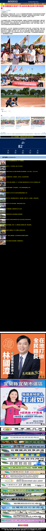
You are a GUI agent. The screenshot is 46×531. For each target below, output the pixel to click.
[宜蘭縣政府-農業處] (23, 492)
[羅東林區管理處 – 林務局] (23, 500)
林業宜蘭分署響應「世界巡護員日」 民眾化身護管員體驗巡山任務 (18, 187)
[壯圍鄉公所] (23, 482)
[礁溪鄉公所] (23, 443)
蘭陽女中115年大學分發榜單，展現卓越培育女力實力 (22, 203)
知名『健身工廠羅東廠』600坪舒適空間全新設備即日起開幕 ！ (17, 235)
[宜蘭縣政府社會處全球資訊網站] (23, 505)
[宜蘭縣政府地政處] (23, 452)
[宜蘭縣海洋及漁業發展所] (23, 448)
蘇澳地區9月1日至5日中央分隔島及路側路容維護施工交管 (16, 192)
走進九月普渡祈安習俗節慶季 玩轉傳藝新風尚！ (15, 240)
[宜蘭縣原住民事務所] (23, 518)
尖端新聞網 (8, 10)
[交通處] (23, 469)
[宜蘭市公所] (23, 456)
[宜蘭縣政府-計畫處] (23, 486)
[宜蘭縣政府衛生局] (23, 496)
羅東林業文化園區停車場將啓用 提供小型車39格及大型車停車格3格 (18, 219)
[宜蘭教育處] (23, 509)
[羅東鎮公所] (23, 430)
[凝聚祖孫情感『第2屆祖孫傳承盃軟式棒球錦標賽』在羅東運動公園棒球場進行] (8, 121)
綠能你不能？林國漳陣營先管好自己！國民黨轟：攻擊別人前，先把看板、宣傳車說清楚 (22, 198)
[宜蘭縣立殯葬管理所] (23, 460)
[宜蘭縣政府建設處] (23, 473)
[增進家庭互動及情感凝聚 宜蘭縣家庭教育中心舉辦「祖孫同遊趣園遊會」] (38, 121)
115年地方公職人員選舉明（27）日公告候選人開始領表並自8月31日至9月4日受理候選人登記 (23, 182)
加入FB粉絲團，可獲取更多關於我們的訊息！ (23, 136)
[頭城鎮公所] (23, 478)
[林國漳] (23, 378)
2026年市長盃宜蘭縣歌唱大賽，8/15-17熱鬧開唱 (15, 160)
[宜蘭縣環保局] (23, 439)
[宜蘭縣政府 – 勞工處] (23, 522)
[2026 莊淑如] (23, 425)
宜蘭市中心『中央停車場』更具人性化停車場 (14, 166)
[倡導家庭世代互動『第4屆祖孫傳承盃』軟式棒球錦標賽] (23, 121)
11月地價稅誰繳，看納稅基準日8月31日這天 (14, 208)
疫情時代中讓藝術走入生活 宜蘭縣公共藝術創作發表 (15, 230)
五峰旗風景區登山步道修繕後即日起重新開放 (14, 214)
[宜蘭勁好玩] (23, 435)
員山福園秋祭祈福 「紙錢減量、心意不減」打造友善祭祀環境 (17, 176)
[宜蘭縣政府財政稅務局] (23, 465)
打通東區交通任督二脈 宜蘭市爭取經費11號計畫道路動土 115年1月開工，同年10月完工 (22, 171)
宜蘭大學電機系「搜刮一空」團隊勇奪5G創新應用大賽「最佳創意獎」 (19, 224)
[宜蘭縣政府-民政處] (4, 487)
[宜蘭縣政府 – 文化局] (23, 513)
